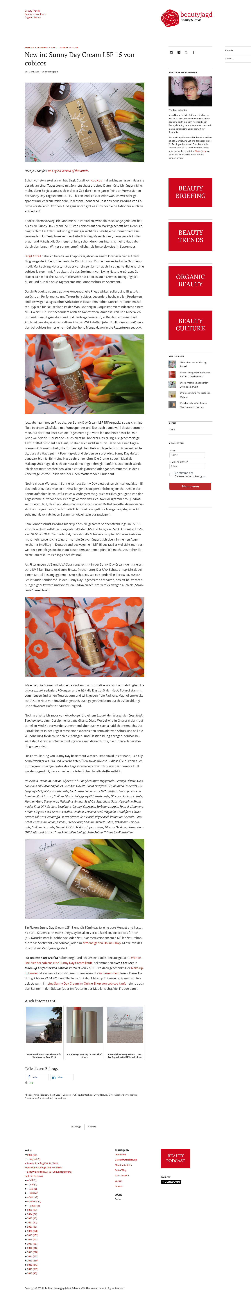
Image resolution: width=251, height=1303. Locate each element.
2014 (32, 1256)
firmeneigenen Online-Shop (102, 943)
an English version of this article (68, 171)
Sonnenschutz (45, 1097)
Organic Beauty (33, 17)
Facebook (193, 54)
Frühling (76, 1094)
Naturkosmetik (69, 48)
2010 (32, 1273)
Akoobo (29, 1094)
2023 (32, 1218)
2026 (32, 1154)
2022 (32, 1222)
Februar (35, 1201)
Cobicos (67, 1094)
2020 (32, 1231)
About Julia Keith (123, 1165)
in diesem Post (109, 973)
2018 (32, 1239)
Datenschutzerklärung (188, 476)
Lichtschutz (87, 1094)
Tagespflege (60, 1097)
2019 (32, 1235)
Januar (34, 1205)
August (34, 1159)
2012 (32, 1264)
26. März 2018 (32, 71)
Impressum (120, 1154)
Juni (33, 1184)
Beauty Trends (32, 10)
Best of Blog (120, 1170)
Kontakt (229, 50)
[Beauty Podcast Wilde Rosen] (175, 1168)
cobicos (96, 180)
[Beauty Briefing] (190, 207)
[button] (37, 1077)
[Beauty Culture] (190, 339)
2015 (32, 1252)
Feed (186, 54)
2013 (32, 1260)
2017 (32, 1243)
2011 (32, 1269)
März (33, 1197)
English (118, 1180)
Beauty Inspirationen (35, 14)
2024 (32, 1214)
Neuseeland (31, 1097)
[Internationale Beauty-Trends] (190, 251)
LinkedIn (179, 54)
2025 (32, 1209)
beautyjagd (52, 71)
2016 (32, 1247)
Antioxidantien (41, 1094)
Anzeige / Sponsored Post (41, 48)
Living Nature (100, 1094)
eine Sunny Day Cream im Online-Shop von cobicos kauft (87, 983)
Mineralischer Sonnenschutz (122, 1094)
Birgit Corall (33, 256)
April (33, 1193)
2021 (32, 1226)
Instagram (172, 54)
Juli (32, 1180)
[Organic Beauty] (190, 295)
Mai (33, 1188)
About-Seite (201, 151)
